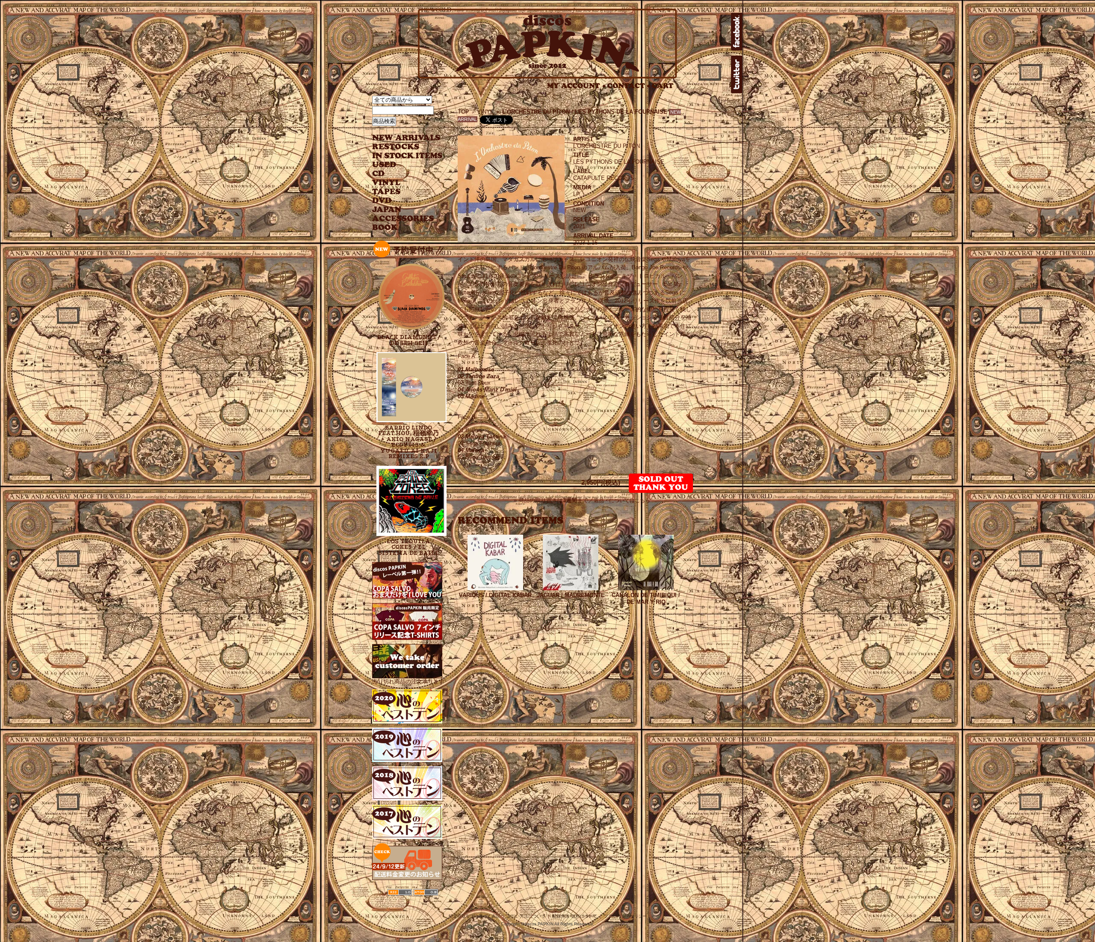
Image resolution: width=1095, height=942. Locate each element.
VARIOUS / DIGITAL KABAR (495, 595)
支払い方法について (526, 916)
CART (663, 85)
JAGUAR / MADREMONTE (571, 595)
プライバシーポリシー (625, 916)
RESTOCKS (401, 147)
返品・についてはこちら (622, 500)
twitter (736, 74)
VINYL (387, 183)
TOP (463, 112)
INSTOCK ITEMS (407, 156)
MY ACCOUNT (576, 85)
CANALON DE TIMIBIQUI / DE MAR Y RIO (646, 598)
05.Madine (471, 396)
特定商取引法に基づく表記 (474, 916)
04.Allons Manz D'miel (487, 389)
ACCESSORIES (403, 218)
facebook (736, 31)
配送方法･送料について (574, 916)
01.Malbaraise (476, 369)
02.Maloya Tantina (482, 436)
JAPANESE (401, 209)
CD (378, 174)
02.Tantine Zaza (478, 376)
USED (401, 165)
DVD (381, 200)
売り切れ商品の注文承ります (408, 681)
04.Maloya (471, 450)
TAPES (386, 191)
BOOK (385, 227)
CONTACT (628, 85)
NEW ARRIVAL (406, 138)
